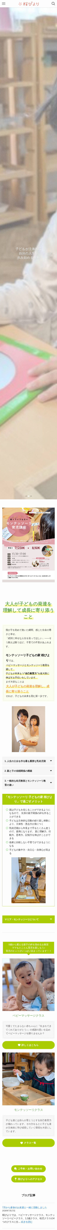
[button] (26, 496)
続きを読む (27, 1222)
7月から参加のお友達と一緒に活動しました (24, 1207)
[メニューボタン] (3, 3)
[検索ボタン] (53, 3)
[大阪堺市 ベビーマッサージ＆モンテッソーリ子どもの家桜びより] (28, 3)
